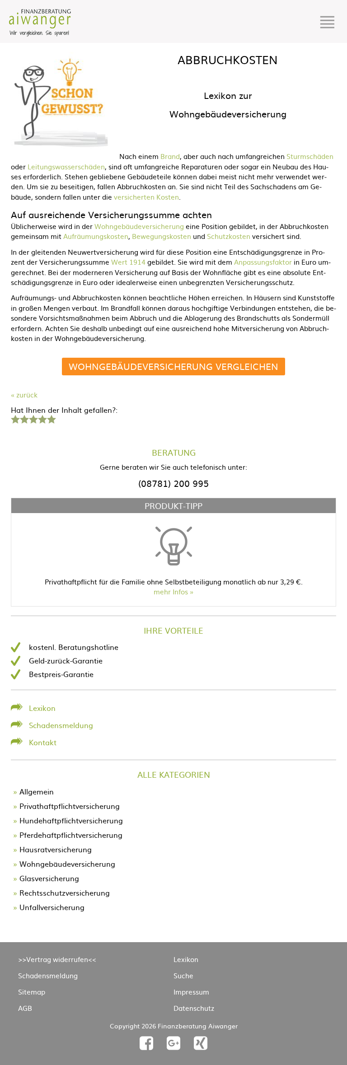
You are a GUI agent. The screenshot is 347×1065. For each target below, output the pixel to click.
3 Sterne (33, 418)
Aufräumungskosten (95, 236)
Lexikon (42, 707)
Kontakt (42, 742)
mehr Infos (171, 591)
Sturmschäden (309, 156)
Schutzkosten (228, 236)
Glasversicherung (49, 878)
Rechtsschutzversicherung (64, 892)
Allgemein (36, 791)
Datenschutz (194, 1008)
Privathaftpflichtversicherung (69, 805)
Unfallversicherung (51, 907)
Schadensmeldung (61, 724)
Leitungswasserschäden (66, 166)
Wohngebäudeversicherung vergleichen (173, 366)
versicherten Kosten (146, 197)
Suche (183, 975)
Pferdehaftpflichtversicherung (70, 834)
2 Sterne (24, 418)
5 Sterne (51, 418)
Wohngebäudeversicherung (139, 226)
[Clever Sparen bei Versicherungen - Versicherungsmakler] (40, 33)
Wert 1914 (128, 262)
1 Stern (14, 418)
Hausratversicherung (55, 849)
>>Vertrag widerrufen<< (57, 959)
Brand (170, 156)
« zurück (24, 394)
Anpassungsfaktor (263, 262)
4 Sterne (42, 418)
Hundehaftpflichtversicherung (71, 820)
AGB (25, 1008)
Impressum (191, 991)
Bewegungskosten (161, 236)
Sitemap (31, 991)
